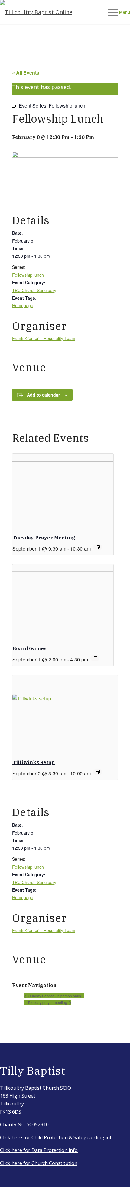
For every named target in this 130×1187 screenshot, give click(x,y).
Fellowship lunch (28, 275)
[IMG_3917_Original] (52, 12)
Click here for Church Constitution (38, 1163)
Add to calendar (43, 395)
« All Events (25, 72)
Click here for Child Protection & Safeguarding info (57, 1137)
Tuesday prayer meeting (43, 538)
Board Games (29, 648)
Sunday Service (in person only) (54, 995)
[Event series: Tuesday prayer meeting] (98, 547)
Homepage (22, 305)
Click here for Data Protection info (39, 1150)
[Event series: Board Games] (95, 658)
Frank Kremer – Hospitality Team (43, 338)
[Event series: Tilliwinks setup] (98, 772)
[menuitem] (116, 12)
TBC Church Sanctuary (34, 290)
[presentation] (62, 491)
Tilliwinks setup (33, 762)
